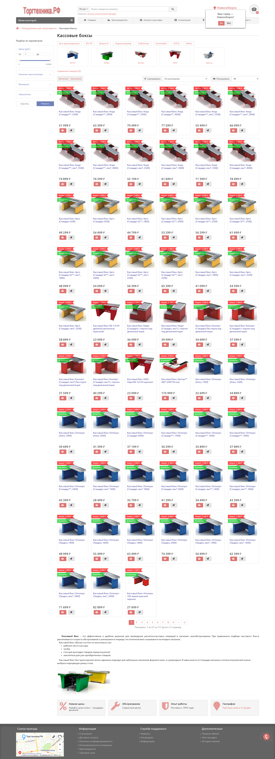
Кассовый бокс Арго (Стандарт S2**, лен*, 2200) (138, 275)
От (20, 54)
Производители (119, 20)
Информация (147, 741)
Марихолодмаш (123, 43)
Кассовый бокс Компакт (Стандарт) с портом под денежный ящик (242, 328)
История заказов (211, 741)
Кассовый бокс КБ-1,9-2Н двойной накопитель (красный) (106, 328)
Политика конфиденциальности (95, 741)
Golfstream (143, 43)
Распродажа (147, 737)
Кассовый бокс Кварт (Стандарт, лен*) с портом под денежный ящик (174, 328)
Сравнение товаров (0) (69, 71)
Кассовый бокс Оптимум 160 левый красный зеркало (140, 596)
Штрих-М (104, 43)
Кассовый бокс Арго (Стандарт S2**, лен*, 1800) (70, 275)
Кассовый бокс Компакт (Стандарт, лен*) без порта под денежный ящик (72, 382)
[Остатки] (63, 79)
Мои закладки (209, 737)
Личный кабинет (210, 733)
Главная (91, 20)
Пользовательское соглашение (95, 745)
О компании (184, 20)
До (38, 54)
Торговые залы (87, 753)
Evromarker (161, 43)
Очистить (25, 104)
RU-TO (89, 43)
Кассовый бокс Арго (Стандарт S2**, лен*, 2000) (104, 275)
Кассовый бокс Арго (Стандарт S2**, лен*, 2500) (172, 275)
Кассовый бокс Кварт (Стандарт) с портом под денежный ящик (139, 328)
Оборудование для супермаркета (39, 28)
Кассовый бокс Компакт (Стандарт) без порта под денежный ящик (208, 328)
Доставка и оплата (88, 737)
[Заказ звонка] (266, 737)
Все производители (69, 43)
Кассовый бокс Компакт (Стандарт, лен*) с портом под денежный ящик (106, 382)
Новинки (145, 733)
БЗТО (176, 43)
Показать (45, 104)
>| (184, 622)
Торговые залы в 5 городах (236, 707)
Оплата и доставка (152, 20)
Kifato (189, 43)
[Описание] (76, 79)
